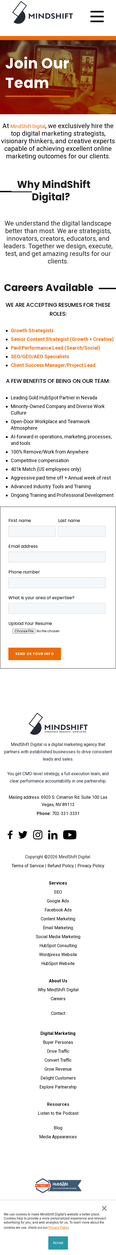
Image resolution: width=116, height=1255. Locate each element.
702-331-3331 (66, 813)
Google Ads (58, 901)
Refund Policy (60, 865)
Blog (58, 1127)
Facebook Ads (58, 909)
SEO (58, 892)
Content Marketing (58, 918)
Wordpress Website (58, 954)
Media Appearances (58, 1136)
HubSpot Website (58, 963)
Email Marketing (58, 927)
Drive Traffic (58, 1051)
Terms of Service (28, 865)
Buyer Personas (58, 1042)
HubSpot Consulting (58, 945)
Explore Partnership (58, 1087)
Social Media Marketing (58, 936)
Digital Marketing (58, 1033)
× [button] (104, 1208)
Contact (58, 1013)
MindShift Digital (28, 126)
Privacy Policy (90, 865)
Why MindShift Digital (58, 989)
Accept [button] (58, 1243)
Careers (58, 998)
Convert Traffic (58, 1060)
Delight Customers (58, 1078)
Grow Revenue (58, 1069)
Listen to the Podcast (58, 1113)
